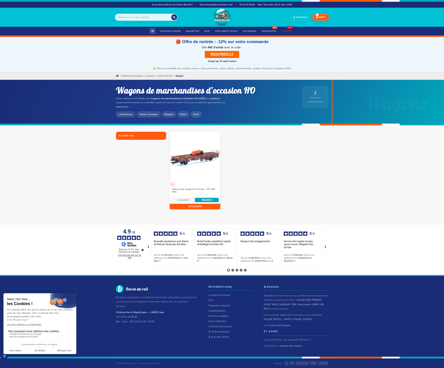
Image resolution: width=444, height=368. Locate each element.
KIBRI (315, 304)
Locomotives (125, 114)
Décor (183, 114)
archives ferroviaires (290, 345)
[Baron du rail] (222, 17)
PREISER (317, 300)
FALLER (301, 300)
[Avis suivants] (325, 247)
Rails (196, 114)
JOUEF (267, 304)
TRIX (293, 304)
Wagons (169, 114)
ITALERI (297, 319)
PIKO (308, 300)
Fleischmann (304, 304)
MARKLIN (285, 304)
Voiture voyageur (148, 114)
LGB (321, 304)
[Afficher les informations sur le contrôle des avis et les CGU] (142, 250)
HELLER (268, 319)
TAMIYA (287, 319)
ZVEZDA (307, 319)
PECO (267, 308)
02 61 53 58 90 (247, 4)
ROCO (275, 304)
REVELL (278, 319)
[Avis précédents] (148, 247)
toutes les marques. (280, 325)
